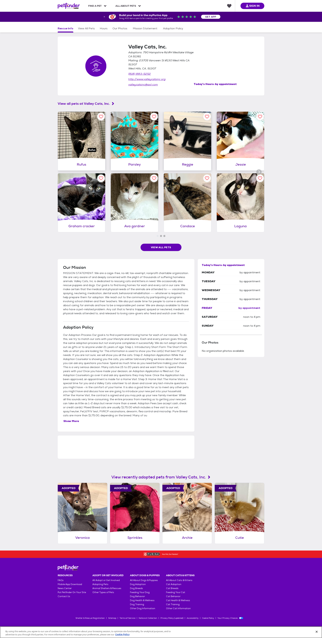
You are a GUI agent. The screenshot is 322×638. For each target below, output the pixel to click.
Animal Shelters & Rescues (106, 588)
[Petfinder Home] (69, 6)
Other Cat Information (178, 608)
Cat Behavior (173, 596)
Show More (71, 421)
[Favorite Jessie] (260, 116)
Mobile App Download (70, 584)
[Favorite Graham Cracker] (101, 178)
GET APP (210, 16)
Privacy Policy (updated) (171, 618)
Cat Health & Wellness (178, 600)
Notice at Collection (148, 618)
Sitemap (112, 618)
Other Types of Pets (103, 592)
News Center (65, 588)
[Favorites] (229, 6)
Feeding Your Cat (175, 592)
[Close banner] (104, 16)
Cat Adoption (173, 584)
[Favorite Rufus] (101, 116)
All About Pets (125, 5)
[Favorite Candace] (207, 178)
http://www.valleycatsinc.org (147, 79)
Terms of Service (127, 618)
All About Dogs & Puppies (144, 580)
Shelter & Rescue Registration (90, 618)
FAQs (61, 580)
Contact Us (64, 596)
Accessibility (193, 618)
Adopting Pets (100, 584)
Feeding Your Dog (140, 592)
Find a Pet (95, 5)
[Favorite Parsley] (154, 116)
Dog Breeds (136, 588)
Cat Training (173, 604)
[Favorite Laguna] (260, 178)
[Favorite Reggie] (207, 116)
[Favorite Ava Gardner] (154, 178)
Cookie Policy (208, 618)
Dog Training (137, 604)
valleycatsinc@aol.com (143, 84)
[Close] (316, 631)
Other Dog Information (142, 608)
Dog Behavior (137, 596)
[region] (161, 632)
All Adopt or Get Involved (106, 580)
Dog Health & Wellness (142, 600)
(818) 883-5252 (139, 74)
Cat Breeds (172, 588)
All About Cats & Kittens (179, 580)
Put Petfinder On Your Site (72, 592)
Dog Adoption (138, 584)
